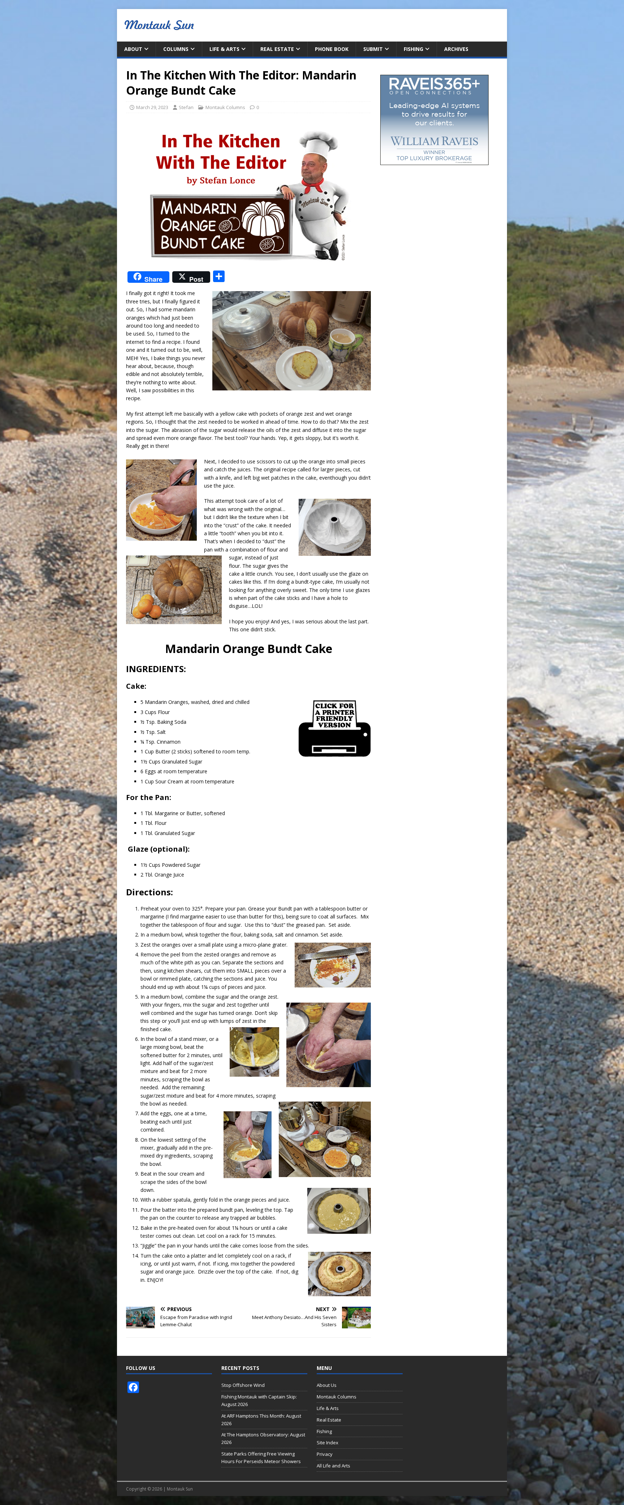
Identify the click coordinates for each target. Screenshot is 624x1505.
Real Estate (277, 49)
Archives (456, 49)
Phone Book (331, 49)
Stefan (186, 107)
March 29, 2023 (152, 107)
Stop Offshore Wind (243, 1385)
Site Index (327, 1442)
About (133, 49)
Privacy (325, 1454)
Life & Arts (224, 49)
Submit (373, 49)
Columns (175, 49)
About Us (327, 1385)
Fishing (413, 49)
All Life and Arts (333, 1465)
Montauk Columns (225, 107)
